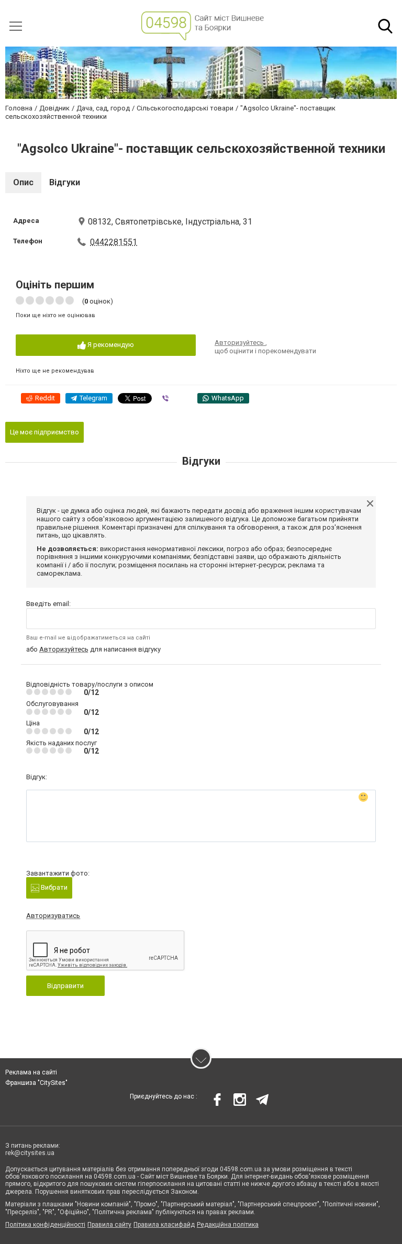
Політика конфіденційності (45, 1224)
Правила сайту (109, 1224)
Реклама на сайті (31, 1072)
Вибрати (53, 887)
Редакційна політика (228, 1224)
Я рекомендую (110, 345)
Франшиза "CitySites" (36, 1082)
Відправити (65, 986)
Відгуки (64, 182)
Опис (23, 182)
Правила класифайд (164, 1224)
